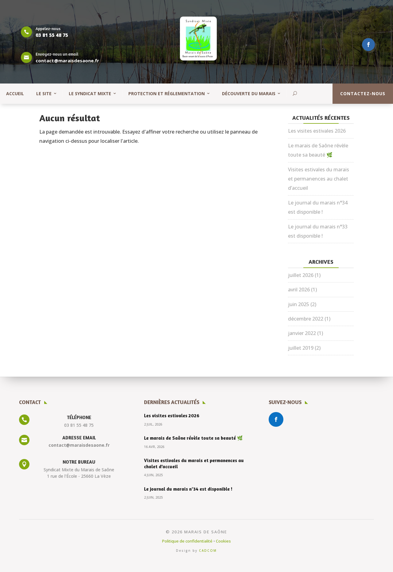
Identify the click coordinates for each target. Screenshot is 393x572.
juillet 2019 (300, 347)
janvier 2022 (302, 333)
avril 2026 (299, 289)
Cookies (223, 541)
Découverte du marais (248, 93)
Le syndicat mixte (90, 93)
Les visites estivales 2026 (317, 130)
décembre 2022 (305, 318)
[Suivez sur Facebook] (368, 44)
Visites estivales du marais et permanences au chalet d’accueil (318, 179)
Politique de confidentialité (187, 541)
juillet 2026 (300, 275)
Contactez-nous (362, 93)
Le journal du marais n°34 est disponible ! (188, 489)
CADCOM (208, 550)
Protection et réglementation (166, 93)
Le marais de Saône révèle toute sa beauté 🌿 (193, 438)
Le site (44, 93)
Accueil (15, 93)
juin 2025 (298, 304)
